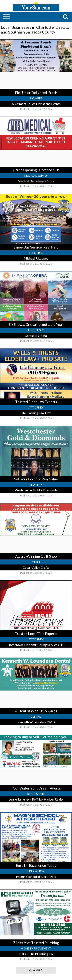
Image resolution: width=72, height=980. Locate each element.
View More (36, 970)
